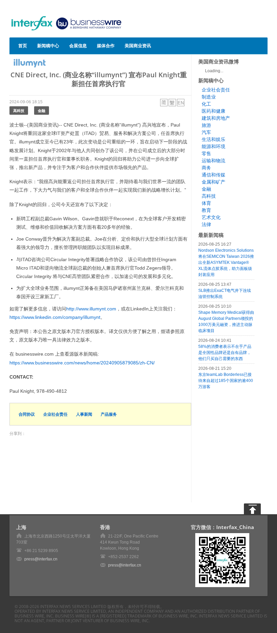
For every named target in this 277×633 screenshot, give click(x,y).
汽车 (206, 132)
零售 (206, 153)
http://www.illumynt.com (91, 308)
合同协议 (27, 414)
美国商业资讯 (138, 46)
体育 (206, 203)
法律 (206, 224)
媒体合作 (106, 46)
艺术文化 (211, 217)
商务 (206, 167)
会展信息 (78, 46)
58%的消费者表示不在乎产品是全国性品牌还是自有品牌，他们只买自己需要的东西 (224, 352)
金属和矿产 (213, 182)
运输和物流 (213, 160)
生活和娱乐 (213, 139)
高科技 (18, 110)
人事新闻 (84, 414)
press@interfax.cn (40, 559)
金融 (41, 110)
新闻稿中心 (48, 46)
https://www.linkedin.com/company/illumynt (54, 317)
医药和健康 (213, 111)
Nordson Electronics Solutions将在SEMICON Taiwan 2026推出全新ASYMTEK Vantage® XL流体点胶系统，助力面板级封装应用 (226, 262)
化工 (206, 104)
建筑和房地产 (216, 118)
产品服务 (109, 414)
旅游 (206, 125)
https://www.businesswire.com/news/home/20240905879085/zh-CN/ (82, 362)
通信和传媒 (213, 174)
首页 (22, 46)
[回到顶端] (252, 508)
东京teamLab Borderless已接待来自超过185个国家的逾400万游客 (225, 380)
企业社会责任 (55, 414)
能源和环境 (213, 146)
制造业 (209, 97)
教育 (206, 210)
